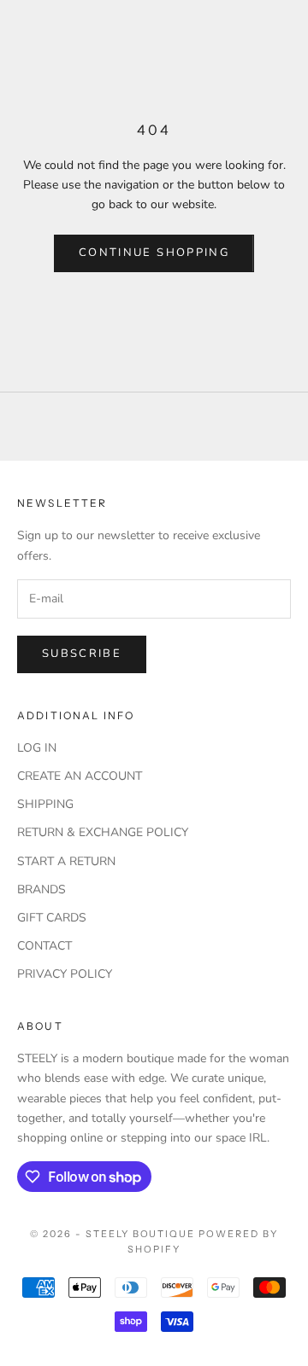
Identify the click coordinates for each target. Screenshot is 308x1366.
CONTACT (44, 946)
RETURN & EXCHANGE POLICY (102, 832)
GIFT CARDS (51, 918)
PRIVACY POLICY (64, 974)
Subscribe (81, 653)
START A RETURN (66, 861)
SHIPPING (45, 804)
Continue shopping (154, 252)
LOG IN (36, 748)
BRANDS (41, 889)
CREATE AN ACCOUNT (79, 776)
